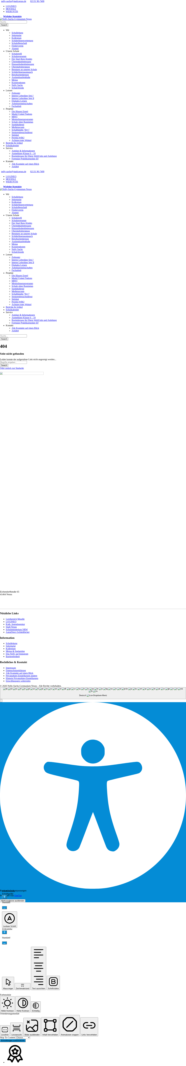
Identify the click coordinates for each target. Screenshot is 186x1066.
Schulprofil (17, 53)
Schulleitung (17, 32)
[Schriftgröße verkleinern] (4, 907)
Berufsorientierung (20, 74)
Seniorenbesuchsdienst (22, 132)
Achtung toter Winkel (21, 140)
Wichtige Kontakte (12, 16)
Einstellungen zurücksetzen (12, 1040)
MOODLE (11, 9)
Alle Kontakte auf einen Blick (25, 164)
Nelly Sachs (17, 85)
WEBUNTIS (12, 11)
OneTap (18, 895)
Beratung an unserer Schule (24, 69)
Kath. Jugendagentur (15, 624)
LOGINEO (11, 6)
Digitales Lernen (19, 101)
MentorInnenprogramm (22, 119)
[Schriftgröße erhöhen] (4, 897)
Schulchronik (18, 88)
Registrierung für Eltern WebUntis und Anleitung (34, 156)
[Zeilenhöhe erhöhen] (4, 932)
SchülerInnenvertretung (22, 40)
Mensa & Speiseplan (15, 651)
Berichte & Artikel (14, 143)
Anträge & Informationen (23, 151)
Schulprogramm (19, 56)
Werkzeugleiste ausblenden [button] (12, 901)
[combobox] (93, 693)
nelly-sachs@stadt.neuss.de (13, 1)
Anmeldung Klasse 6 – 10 (24, 153)
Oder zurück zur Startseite (12, 368)
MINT (15, 116)
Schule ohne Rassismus (22, 122)
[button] (1, 700)
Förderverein (17, 46)
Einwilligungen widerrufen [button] (18, 681)
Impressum (11, 668)
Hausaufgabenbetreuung (23, 64)
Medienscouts (18, 127)
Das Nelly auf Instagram (17, 654)
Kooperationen (18, 82)
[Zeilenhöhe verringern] (4, 942)
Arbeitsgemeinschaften (22, 103)
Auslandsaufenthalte (21, 77)
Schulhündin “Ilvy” (20, 130)
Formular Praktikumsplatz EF (25, 158)
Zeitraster (16, 93)
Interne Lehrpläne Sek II (23, 98)
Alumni (15, 48)
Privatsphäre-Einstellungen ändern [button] (21, 675)
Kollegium (16, 38)
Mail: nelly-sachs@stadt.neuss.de (15, 605)
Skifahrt (15, 135)
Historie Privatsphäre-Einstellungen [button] (22, 678)
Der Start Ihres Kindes (22, 59)
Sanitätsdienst (18, 124)
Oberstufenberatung (21, 67)
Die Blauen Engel (20, 111)
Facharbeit (16, 106)
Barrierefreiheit (13, 656)
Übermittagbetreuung (21, 61)
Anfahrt (15, 166)
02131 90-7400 (37, 1)
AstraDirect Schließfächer (17, 632)
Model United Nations (22, 114)
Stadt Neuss (11, 627)
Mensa (15, 80)
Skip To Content (8, 1037)
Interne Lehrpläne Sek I (22, 95)
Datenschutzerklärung (16, 670)
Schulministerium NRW (17, 629)
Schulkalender (12, 145)
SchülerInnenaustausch (22, 72)
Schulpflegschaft (19, 43)
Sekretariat (16, 35)
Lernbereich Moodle (15, 619)
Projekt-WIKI (18, 137)
